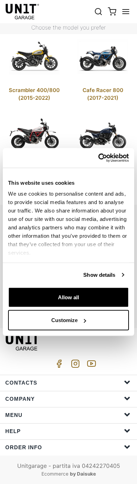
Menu (13, 415)
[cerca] (98, 11)
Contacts (21, 383)
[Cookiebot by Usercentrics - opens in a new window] (98, 158)
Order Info (23, 447)
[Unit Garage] (22, 12)
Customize (64, 320)
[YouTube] (90, 365)
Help (13, 431)
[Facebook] (58, 365)
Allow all (68, 297)
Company (20, 399)
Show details (99, 275)
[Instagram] (74, 365)
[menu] (126, 11)
